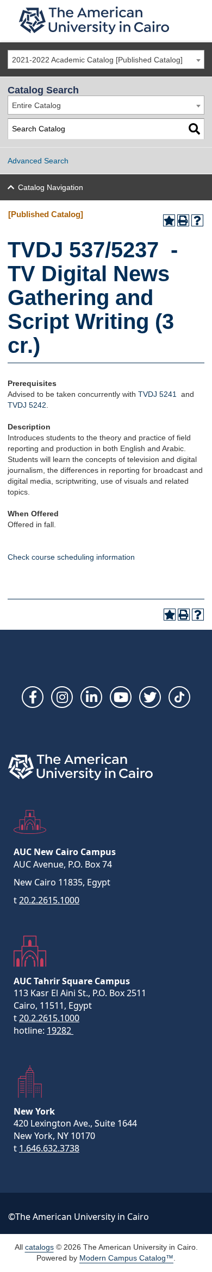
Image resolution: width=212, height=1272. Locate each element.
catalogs (39, 1247)
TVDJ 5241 (157, 394)
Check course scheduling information (71, 557)
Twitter (150, 697)
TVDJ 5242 (27, 405)
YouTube (121, 697)
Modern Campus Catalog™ (126, 1258)
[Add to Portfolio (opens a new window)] (169, 220)
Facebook (32, 697)
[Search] (194, 129)
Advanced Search (38, 160)
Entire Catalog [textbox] (36, 105)
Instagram (62, 697)
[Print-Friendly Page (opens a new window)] (183, 220)
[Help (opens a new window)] (197, 220)
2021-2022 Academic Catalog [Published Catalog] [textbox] (97, 59)
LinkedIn (91, 697)
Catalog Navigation (50, 187)
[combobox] (106, 59)
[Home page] (94, 20)
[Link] (179, 697)
